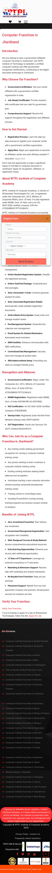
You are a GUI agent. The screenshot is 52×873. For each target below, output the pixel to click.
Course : (10, 241)
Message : (11, 250)
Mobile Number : (14, 233)
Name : (9, 224)
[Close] (47, 219)
